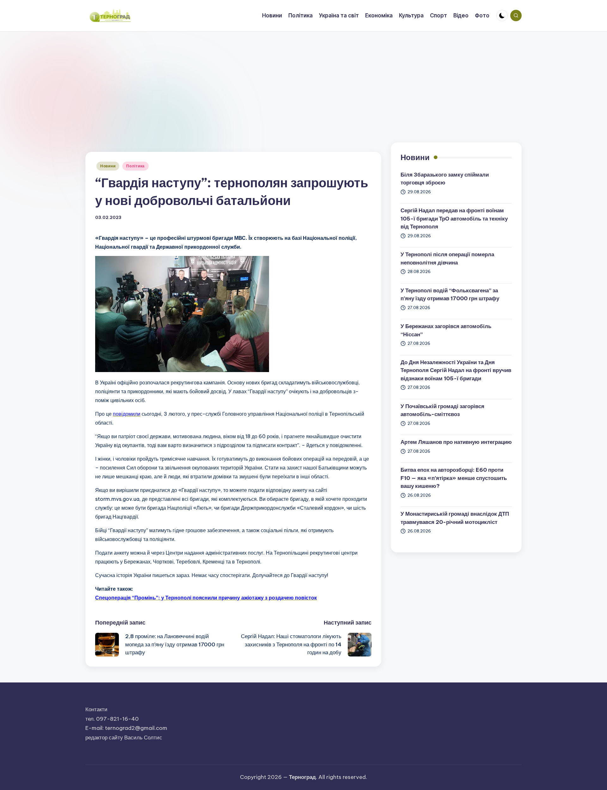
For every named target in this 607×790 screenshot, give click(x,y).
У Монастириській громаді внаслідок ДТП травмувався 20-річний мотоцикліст (455, 518)
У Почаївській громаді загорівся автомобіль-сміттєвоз (442, 410)
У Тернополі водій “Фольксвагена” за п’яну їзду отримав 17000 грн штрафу (450, 294)
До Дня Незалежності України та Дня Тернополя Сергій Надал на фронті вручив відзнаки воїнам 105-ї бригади (456, 370)
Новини (107, 166)
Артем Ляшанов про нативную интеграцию (456, 442)
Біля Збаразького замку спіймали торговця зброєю (445, 178)
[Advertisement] (303, 79)
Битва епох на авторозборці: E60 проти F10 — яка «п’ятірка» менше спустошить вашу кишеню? (454, 477)
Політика (135, 166)
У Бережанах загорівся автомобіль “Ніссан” (446, 330)
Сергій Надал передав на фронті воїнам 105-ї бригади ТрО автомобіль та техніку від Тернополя (454, 218)
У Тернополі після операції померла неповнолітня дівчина (447, 258)
